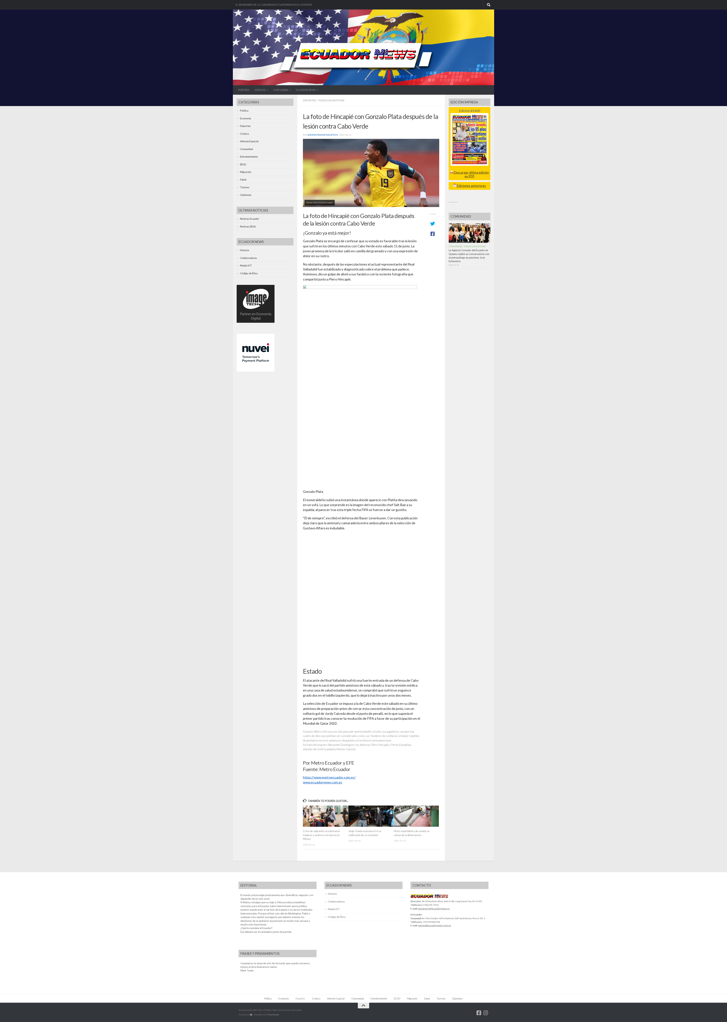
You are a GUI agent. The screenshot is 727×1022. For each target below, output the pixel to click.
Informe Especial (249, 141)
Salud (243, 179)
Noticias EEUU (248, 226)
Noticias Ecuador (249, 218)
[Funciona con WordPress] (251, 1015)
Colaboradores (248, 257)
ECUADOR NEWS (306, 89)
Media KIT (246, 265)
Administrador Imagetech (322, 135)
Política (244, 110)
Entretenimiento (249, 156)
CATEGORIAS (280, 89)
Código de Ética (249, 273)
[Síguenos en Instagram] (485, 1013)
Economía (245, 118)
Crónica (244, 133)
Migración (245, 171)
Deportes (309, 100)
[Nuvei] (256, 370)
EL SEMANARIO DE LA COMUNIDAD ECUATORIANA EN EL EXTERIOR (274, 4)
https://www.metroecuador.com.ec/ (329, 777)
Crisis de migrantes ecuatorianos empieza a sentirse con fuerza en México (321, 834)
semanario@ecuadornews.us (434, 908)
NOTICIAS (260, 89)
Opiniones (245, 194)
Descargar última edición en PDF (471, 174)
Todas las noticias (331, 100)
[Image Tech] (256, 321)
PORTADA (243, 89)
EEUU (243, 164)
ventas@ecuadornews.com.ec (434, 925)
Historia (244, 250)
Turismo (244, 187)
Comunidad (246, 149)
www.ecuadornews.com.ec (322, 782)
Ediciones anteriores (471, 186)
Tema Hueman (273, 1014)
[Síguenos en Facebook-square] (479, 1013)
